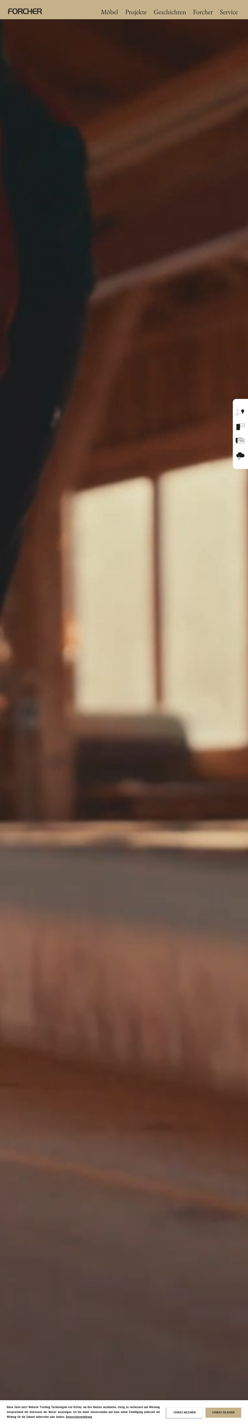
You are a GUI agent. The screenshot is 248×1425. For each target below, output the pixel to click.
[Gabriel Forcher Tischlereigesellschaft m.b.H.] (25, 11)
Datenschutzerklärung (79, 1417)
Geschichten (170, 11)
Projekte (136, 11)
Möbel (109, 11)
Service (229, 11)
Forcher (203, 11)
